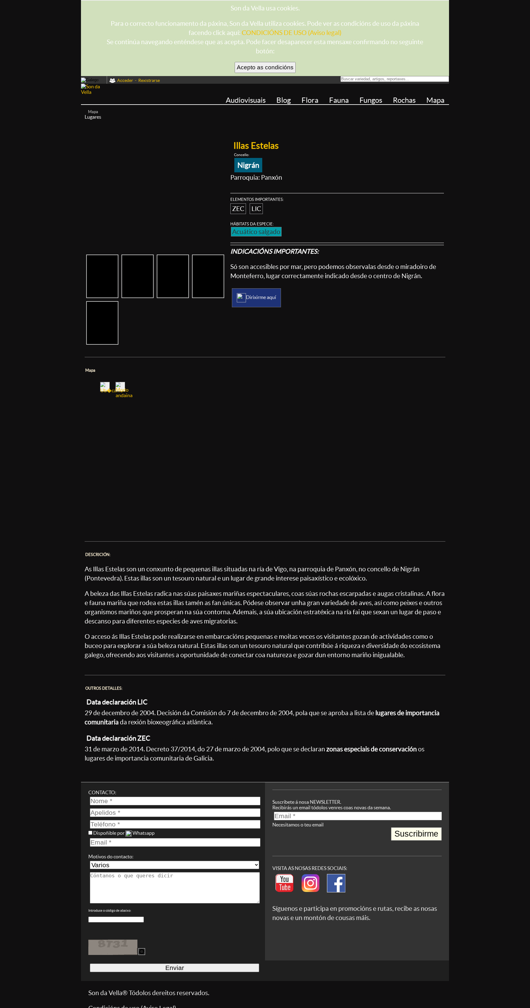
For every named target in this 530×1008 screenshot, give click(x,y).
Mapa (435, 100)
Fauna (339, 100)
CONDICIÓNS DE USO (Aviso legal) (291, 32)
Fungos (371, 100)
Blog (284, 100)
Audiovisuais (246, 100)
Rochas (405, 100)
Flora (310, 100)
